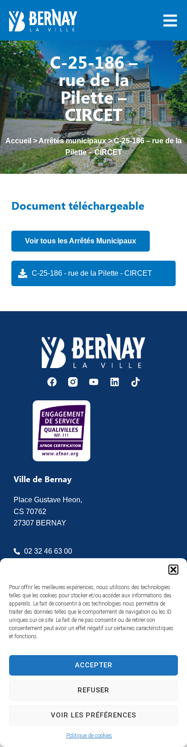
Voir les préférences (93, 715)
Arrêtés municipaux (72, 141)
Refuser (93, 690)
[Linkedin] (114, 382)
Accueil (18, 141)
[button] (173, 569)
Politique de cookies (89, 735)
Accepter (94, 665)
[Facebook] (52, 382)
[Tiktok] (135, 382)
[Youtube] (93, 382)
